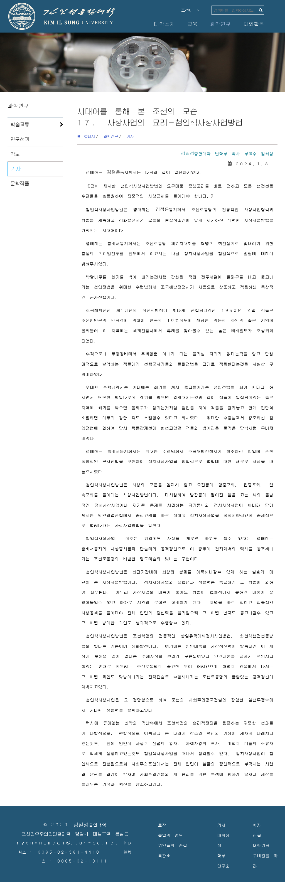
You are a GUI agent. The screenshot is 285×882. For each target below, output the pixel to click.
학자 (257, 825)
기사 (16, 168)
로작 (162, 825)
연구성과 (19, 139)
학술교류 (19, 124)
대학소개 (164, 23)
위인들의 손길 (172, 845)
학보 (15, 153)
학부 (221, 855)
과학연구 (220, 23)
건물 (257, 835)
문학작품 (19, 183)
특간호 (164, 855)
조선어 (189, 10)
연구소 (223, 866)
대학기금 (261, 845)
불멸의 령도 (170, 835)
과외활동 (253, 23)
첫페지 (87, 136)
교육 (192, 23)
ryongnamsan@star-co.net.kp (75, 843)
